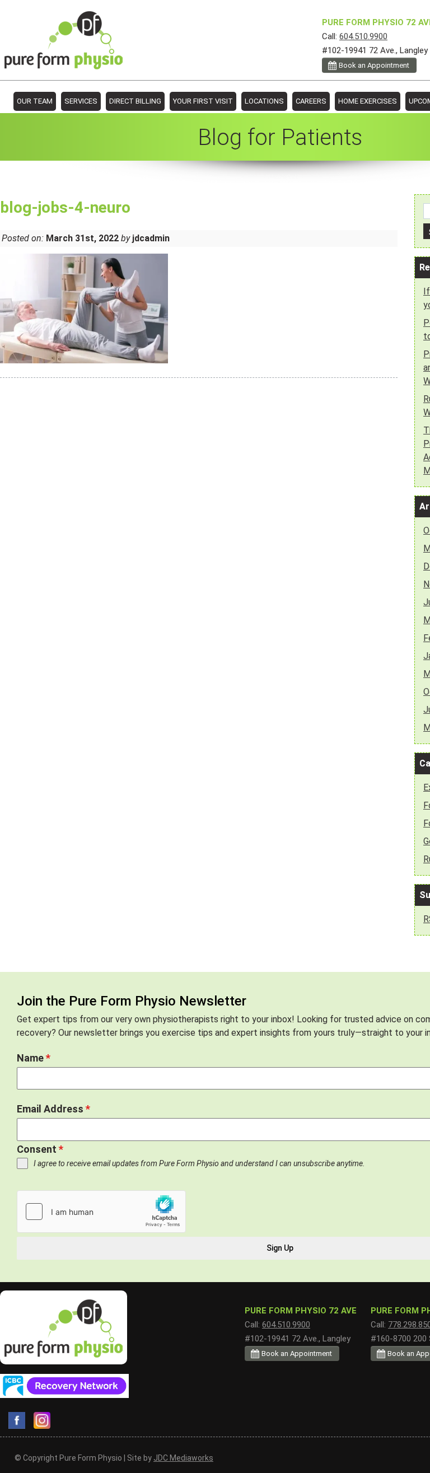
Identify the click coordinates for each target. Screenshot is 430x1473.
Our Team (35, 101)
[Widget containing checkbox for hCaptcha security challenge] (101, 1211)
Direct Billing (135, 101)
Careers (311, 101)
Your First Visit (203, 101)
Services (80, 101)
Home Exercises (367, 101)
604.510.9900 (363, 36)
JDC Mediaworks (183, 1457)
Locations (264, 101)
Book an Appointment (374, 65)
